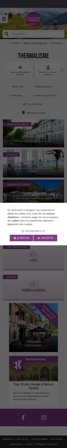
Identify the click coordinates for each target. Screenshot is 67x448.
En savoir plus (35, 231)
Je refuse (23, 238)
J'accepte (47, 238)
